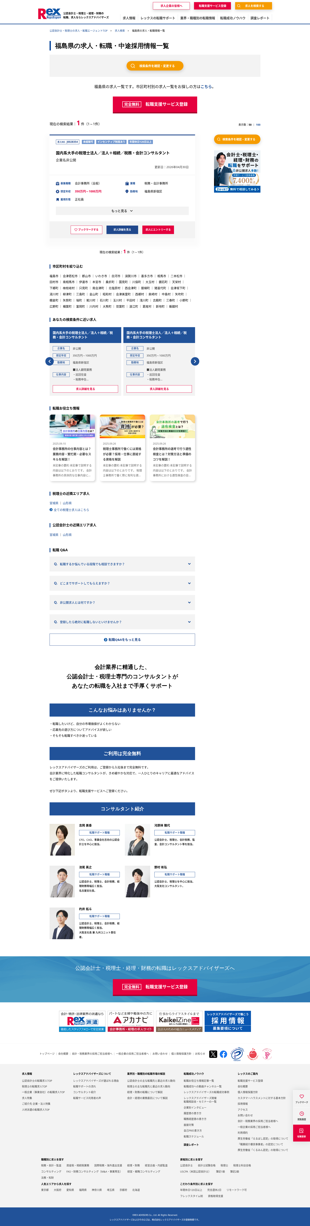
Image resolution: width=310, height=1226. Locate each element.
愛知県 (70, 1190)
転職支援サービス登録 (250, 1081)
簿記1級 (220, 1171)
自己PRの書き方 (193, 1130)
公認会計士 (186, 1165)
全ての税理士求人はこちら (71, 510)
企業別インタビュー (195, 1107)
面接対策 (189, 1125)
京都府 (123, 1190)
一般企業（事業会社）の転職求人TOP (43, 1092)
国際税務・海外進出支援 (108, 1165)
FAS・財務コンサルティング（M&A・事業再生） (94, 1171)
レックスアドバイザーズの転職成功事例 (206, 1092)
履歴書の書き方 (192, 1113)
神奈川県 (97, 1190)
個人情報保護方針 (181, 1054)
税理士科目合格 (242, 1165)
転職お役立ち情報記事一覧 (199, 1081)
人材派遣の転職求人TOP (36, 1110)
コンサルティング (51, 1171)
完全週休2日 (214, 1190)
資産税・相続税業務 (77, 1165)
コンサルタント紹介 (84, 1092)
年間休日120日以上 (191, 1190)
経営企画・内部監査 (156, 1165)
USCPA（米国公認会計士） (195, 1171)
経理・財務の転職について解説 (145, 1092)
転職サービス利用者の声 (87, 1098)
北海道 (136, 1190)
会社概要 (63, 1054)
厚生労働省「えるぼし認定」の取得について (263, 1138)
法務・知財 (47, 1178)
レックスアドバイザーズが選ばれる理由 (96, 1081)
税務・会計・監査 (51, 1165)
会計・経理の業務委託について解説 (147, 1098)
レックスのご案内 (248, 1074)
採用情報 (243, 1104)
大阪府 (57, 1190)
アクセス (243, 1110)
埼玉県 (111, 1190)
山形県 (67, 503)
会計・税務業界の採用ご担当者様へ (92, 1054)
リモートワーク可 (236, 1190)
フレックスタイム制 (191, 1196)
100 (258, 125)
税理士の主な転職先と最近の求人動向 (148, 1086)
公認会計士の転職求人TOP (37, 1081)
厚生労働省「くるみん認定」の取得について (263, 1150)
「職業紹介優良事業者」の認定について (260, 1144)
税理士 (224, 1165)
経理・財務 (133, 1165)
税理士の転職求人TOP (34, 1086)
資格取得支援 (215, 1196)
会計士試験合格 (207, 1165)
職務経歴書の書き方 (195, 1119)
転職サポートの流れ (84, 1086)
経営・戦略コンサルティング (143, 1171)
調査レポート (191, 1145)
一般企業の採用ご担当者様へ (132, 1054)
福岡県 (83, 1190)
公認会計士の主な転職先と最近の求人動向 (151, 1081)
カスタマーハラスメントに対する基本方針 (262, 1098)
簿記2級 (234, 1171)
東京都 (45, 1190)
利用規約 (243, 1133)
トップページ (47, 1054)
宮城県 (54, 503)
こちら (206, 86)
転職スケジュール (194, 1136)
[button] (49, 361)
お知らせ (200, 1054)
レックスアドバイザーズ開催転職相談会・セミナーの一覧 (200, 1100)
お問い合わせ (160, 1054)
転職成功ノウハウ (194, 1074)
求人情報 (27, 1074)
